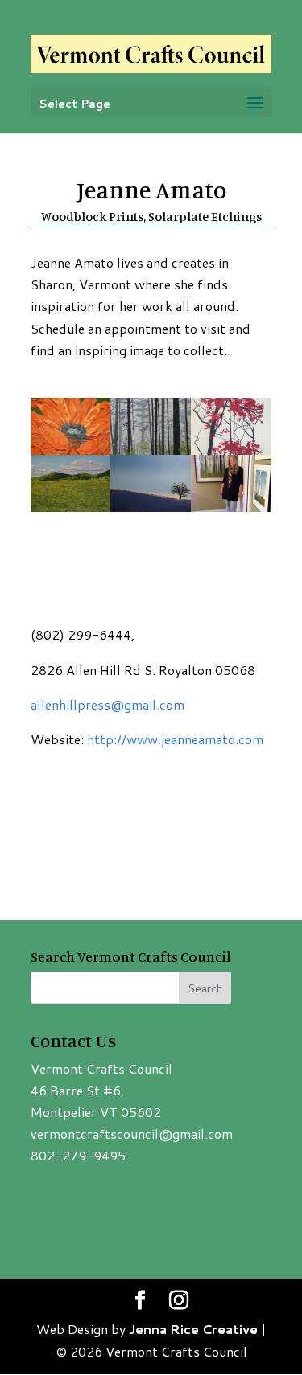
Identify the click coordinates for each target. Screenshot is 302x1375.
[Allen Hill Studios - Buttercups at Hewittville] (71, 511)
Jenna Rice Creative (193, 1329)
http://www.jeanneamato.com (175, 739)
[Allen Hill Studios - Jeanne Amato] (231, 511)
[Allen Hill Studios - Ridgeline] (150, 511)
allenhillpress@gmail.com (107, 704)
